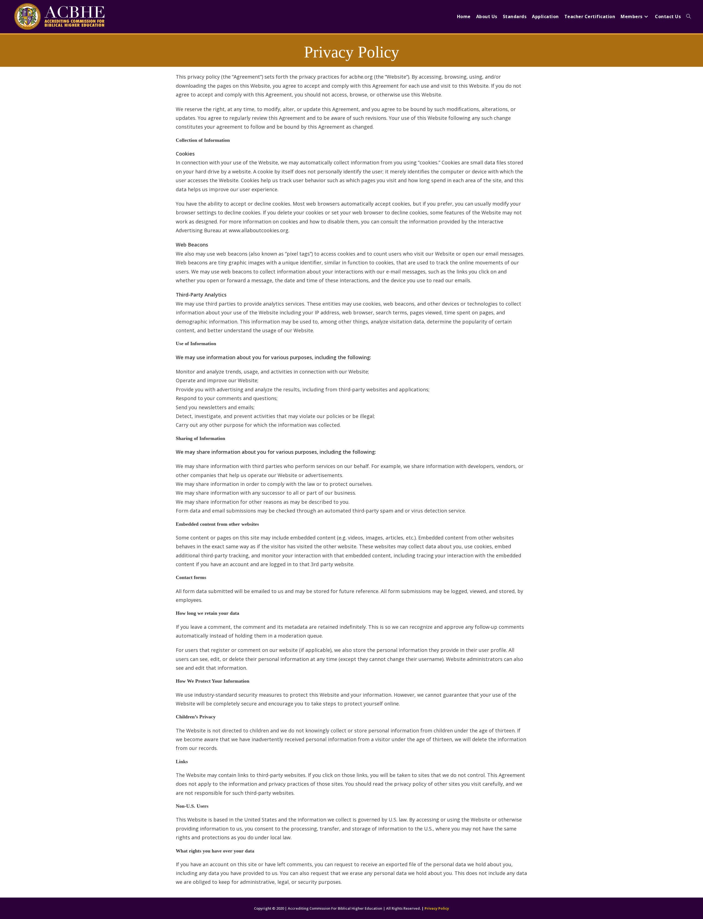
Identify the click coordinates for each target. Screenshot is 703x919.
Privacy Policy (437, 908)
